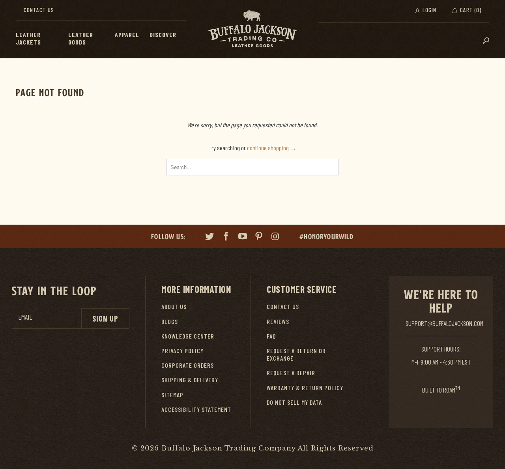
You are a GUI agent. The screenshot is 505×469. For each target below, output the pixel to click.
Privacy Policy (182, 350)
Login (428, 9)
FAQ (271, 336)
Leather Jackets (28, 38)
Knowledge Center (187, 336)
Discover (163, 34)
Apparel (127, 34)
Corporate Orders (187, 365)
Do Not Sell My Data (294, 402)
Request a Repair (291, 372)
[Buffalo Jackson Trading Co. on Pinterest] (259, 237)
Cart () (469, 9)
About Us (174, 306)
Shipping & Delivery (189, 379)
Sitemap (172, 394)
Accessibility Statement (196, 409)
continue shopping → (271, 147)
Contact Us (39, 9)
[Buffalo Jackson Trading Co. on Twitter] (210, 237)
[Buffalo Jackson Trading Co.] (252, 29)
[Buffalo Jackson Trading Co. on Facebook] (226, 237)
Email (25, 317)
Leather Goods (80, 38)
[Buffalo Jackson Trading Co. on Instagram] (276, 237)
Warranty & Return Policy (305, 387)
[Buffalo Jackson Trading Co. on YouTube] (243, 237)
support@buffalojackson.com (444, 323)
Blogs (169, 321)
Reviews (278, 321)
